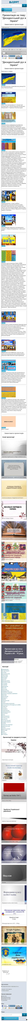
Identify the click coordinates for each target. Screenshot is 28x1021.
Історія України (6, 670)
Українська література (7, 724)
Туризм (4, 723)
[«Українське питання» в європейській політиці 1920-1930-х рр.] (14, 853)
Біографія (5, 677)
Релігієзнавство (6, 716)
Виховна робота (6, 680)
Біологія (4, 679)
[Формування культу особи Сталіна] (14, 894)
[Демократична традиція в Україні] (14, 571)
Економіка (5, 689)
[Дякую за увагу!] (8, 421)
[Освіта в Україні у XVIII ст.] (14, 530)
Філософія (5, 730)
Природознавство (6, 711)
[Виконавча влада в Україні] (14, 612)
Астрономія (5, 676)
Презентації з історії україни (10, 12)
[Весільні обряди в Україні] (14, 510)
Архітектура (5, 675)
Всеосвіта (5, 1000)
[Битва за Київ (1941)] (14, 792)
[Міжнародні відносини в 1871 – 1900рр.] (14, 915)
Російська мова (6, 717)
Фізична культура (6, 728)
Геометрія (5, 685)
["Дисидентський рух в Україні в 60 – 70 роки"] (14, 653)
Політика (5, 707)
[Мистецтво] (14, 935)
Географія (5, 683)
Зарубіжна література (7, 692)
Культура (5, 694)
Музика (4, 699)
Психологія (5, 713)
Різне (4, 714)
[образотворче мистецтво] (14, 751)
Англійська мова (6, 673)
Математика (5, 696)
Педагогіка (5, 706)
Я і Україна (5, 734)
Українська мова (6, 726)
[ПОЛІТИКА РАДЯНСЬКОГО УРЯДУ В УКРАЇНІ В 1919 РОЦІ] (14, 448)
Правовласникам (6, 997)
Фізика (4, 727)
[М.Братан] (14, 772)
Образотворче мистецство (8, 703)
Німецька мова (6, 700)
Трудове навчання (7, 721)
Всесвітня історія (6, 682)
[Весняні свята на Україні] (14, 551)
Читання (4, 733)
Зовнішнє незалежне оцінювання (10, 693)
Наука (4, 701)
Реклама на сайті (7, 998)
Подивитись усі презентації (5, 971)
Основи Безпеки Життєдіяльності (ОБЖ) (12, 704)
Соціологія (5, 719)
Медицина (5, 697)
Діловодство (5, 686)
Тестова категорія (7, 720)
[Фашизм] (14, 874)
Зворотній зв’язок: (11, 986)
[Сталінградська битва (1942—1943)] (14, 833)
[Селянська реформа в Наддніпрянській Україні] (14, 489)
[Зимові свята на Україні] (14, 592)
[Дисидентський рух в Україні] (14, 633)
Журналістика (6, 690)
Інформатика (5, 669)
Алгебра (4, 672)
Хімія (4, 731)
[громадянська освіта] (14, 956)
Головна (3, 12)
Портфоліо (5, 709)
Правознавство (6, 710)
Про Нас (5, 996)
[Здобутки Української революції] (14, 812)
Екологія (4, 687)
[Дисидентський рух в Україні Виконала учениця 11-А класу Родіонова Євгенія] (8, 78)
